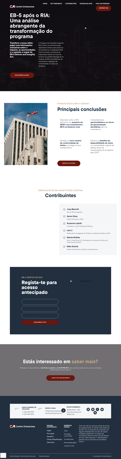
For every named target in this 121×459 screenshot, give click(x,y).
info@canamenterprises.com (54, 411)
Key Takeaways (56, 4)
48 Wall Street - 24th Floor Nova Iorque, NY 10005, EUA (74, 412)
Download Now (86, 4)
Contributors (70, 4)
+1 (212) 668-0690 (28, 412)
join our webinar (102, 4)
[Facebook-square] (92, 409)
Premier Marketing (106, 456)
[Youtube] (102, 409)
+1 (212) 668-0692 (28, 414)
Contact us (103, 8)
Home (45, 4)
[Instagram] (97, 409)
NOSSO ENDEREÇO (73, 407)
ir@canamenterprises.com (53, 413)
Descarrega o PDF (40, 322)
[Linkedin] (88, 409)
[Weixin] (95, 412)
